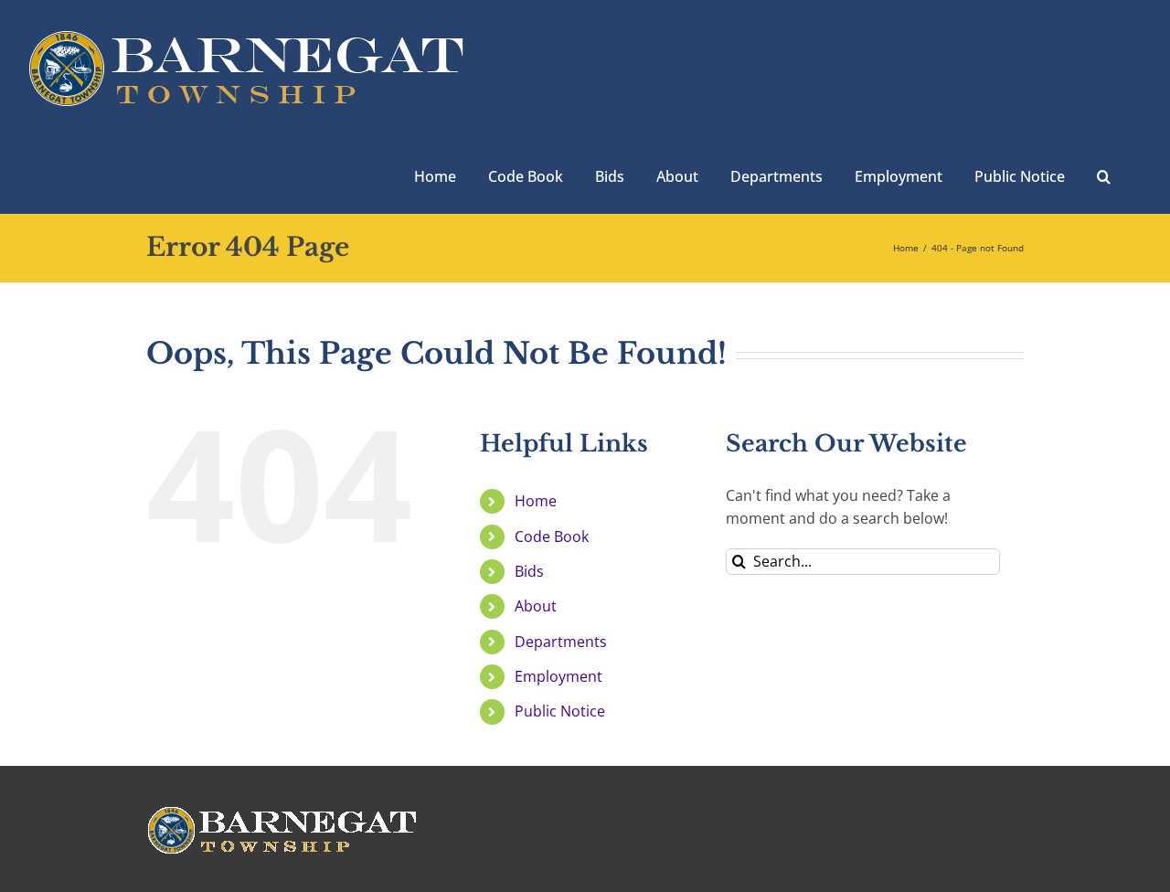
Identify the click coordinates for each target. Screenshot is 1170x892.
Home (536, 501)
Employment (558, 676)
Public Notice (560, 711)
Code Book (552, 536)
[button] (1104, 174)
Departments (561, 642)
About (536, 606)
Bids (529, 571)
